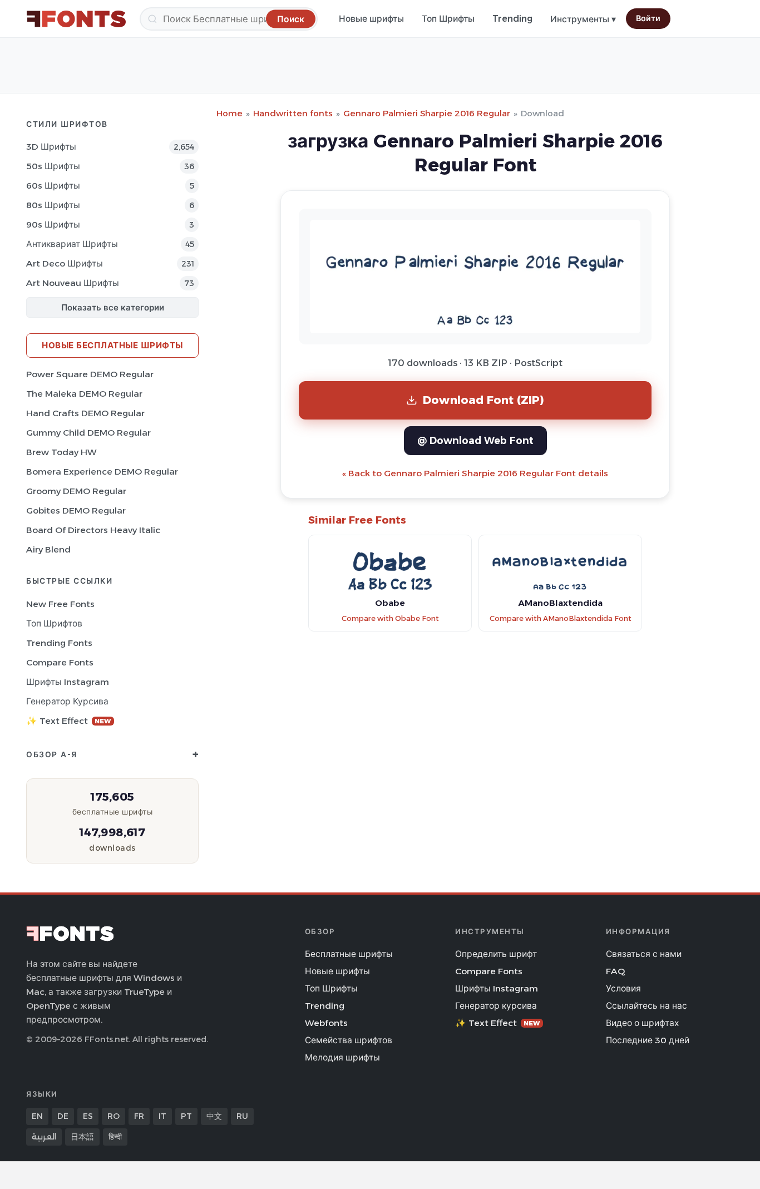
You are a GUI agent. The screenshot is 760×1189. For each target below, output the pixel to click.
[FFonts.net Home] (76, 19)
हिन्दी (115, 1137)
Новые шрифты (371, 18)
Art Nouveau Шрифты (72, 283)
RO (113, 1116)
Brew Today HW (61, 452)
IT (162, 1116)
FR (139, 1116)
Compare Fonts (59, 662)
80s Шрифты (53, 205)
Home (229, 113)
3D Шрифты (51, 146)
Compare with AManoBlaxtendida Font (560, 618)
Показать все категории (112, 307)
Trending (512, 18)
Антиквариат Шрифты (72, 244)
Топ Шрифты (448, 18)
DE (62, 1116)
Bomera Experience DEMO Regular (102, 471)
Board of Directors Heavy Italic (93, 530)
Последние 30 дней (647, 1040)
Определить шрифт (496, 954)
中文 (214, 1116)
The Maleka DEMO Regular (84, 393)
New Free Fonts (60, 604)
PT (186, 1116)
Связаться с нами (644, 954)
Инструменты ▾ (583, 19)
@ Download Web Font (475, 440)
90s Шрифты (53, 224)
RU (242, 1116)
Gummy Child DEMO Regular (88, 432)
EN (37, 1116)
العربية (44, 1137)
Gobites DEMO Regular (76, 510)
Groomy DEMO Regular (76, 491)
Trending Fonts (59, 643)
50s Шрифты (53, 166)
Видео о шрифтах (642, 1023)
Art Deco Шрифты (64, 263)
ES (88, 1116)
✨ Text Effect (68, 721)
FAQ (615, 971)
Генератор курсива (67, 701)
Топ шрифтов (54, 623)
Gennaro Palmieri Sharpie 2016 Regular (426, 113)
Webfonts (326, 1023)
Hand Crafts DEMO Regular (85, 413)
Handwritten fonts (293, 113)
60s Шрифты (53, 185)
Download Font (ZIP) (483, 400)
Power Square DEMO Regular (90, 374)
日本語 (82, 1137)
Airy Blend (48, 549)
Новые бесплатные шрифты (112, 345)
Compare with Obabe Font (390, 618)
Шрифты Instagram (67, 682)
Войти (648, 18)
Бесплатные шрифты (349, 954)
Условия (623, 988)
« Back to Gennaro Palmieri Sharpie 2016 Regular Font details (475, 473)
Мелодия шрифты (342, 1057)
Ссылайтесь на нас (646, 1005)
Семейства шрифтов (348, 1040)
